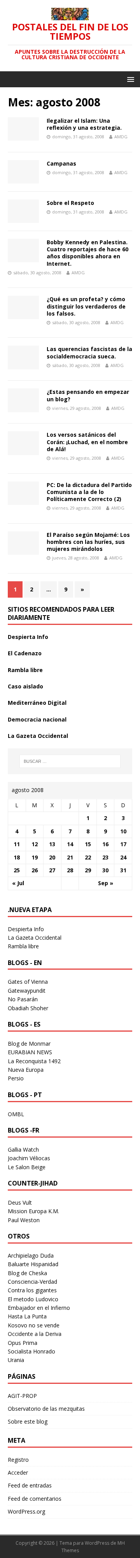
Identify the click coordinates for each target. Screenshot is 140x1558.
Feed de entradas (30, 1485)
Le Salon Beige (27, 1167)
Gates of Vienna (28, 981)
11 (17, 844)
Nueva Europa (26, 1069)
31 (123, 870)
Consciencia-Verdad (32, 1281)
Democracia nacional (37, 719)
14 (70, 844)
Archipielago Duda (31, 1255)
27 (52, 870)
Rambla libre (25, 670)
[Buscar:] (70, 761)
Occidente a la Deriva (34, 1333)
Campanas (61, 163)
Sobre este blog (27, 1421)
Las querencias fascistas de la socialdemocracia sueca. (89, 352)
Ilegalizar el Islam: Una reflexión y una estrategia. (84, 124)
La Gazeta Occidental (38, 735)
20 (52, 857)
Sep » (105, 883)
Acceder (18, 1472)
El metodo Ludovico (33, 1299)
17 (123, 844)
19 (35, 857)
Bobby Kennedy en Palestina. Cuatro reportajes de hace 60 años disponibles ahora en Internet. (87, 252)
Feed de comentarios (34, 1498)
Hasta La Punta (27, 1316)
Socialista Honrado (31, 1351)
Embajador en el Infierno (39, 1307)
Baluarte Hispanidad (33, 1264)
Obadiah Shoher (28, 1008)
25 (17, 870)
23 (105, 857)
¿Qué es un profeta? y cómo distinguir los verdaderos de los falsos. (86, 306)
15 (88, 844)
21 (70, 857)
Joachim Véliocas (29, 1158)
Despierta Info (28, 636)
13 (52, 844)
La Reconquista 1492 (34, 1061)
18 (17, 857)
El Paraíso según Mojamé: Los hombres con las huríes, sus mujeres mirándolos (88, 541)
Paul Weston (24, 1220)
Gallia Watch (23, 1149)
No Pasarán (23, 999)
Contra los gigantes (32, 1290)
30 (105, 870)
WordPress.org (26, 1511)
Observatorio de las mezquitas (46, 1408)
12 (35, 844)
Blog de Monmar (29, 1043)
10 (123, 831)
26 (35, 870)
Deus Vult (20, 1202)
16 (105, 844)
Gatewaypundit (27, 990)
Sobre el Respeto (70, 202)
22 (88, 857)
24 (123, 857)
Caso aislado (25, 686)
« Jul (18, 883)
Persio (16, 1078)
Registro (18, 1459)
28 (70, 870)
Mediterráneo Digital (37, 702)
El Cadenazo (25, 653)
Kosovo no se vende (34, 1325)
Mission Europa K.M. (33, 1211)
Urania (16, 1360)
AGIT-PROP (22, 1395)
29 (88, 870)
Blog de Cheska (27, 1273)
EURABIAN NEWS (30, 1052)
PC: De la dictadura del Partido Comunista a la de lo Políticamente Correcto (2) (89, 492)
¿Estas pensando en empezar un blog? (88, 395)
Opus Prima (22, 1342)
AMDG (121, 136)
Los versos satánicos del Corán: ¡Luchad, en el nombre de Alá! (87, 441)
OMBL (16, 1114)
